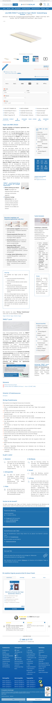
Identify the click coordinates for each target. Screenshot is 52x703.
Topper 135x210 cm (8, 10)
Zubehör (47, 8)
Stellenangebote (6, 665)
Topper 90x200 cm (31, 680)
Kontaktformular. (14, 537)
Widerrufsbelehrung (43, 655)
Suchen (16, 4)
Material (7, 96)
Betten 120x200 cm (7, 684)
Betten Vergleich (42, 666)
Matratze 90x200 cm (19, 680)
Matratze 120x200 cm (19, 684)
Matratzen (8, 8)
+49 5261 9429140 (13, 520)
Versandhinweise (6, 659)
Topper (13, 8)
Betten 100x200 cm (7, 682)
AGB (39, 654)
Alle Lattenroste (18, 8)
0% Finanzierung (6, 666)
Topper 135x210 (6, 316)
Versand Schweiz (6, 661)
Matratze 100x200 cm (19, 682)
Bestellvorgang (6, 654)
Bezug (6, 101)
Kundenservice (6, 650)
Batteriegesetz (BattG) (44, 663)
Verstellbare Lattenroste (26, 8)
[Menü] (50, 687)
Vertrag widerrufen (43, 657)
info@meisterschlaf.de (41, 179)
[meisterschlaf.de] (28, 3)
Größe (6, 89)
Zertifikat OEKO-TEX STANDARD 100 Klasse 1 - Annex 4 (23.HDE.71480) (20, 386)
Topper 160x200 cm (31, 684)
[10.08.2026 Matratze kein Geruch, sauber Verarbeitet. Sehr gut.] (16, 622)
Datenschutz (41, 652)
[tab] (6, 119)
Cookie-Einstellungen (43, 672)
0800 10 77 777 (39, 178)
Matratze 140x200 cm (19, 686)
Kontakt (4, 652)
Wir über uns (5, 663)
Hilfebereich (24, 560)
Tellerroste (43, 8)
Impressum (41, 650)
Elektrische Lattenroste (36, 8)
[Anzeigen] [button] (5, 395)
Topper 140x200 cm (31, 682)
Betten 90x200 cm (7, 680)
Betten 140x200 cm (7, 686)
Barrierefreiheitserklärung (44, 665)
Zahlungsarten (6, 657)
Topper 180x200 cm (31, 686)
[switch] (48, 695)
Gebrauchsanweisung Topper (10, 384)
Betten (4, 8)
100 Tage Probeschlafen (8, 655)
